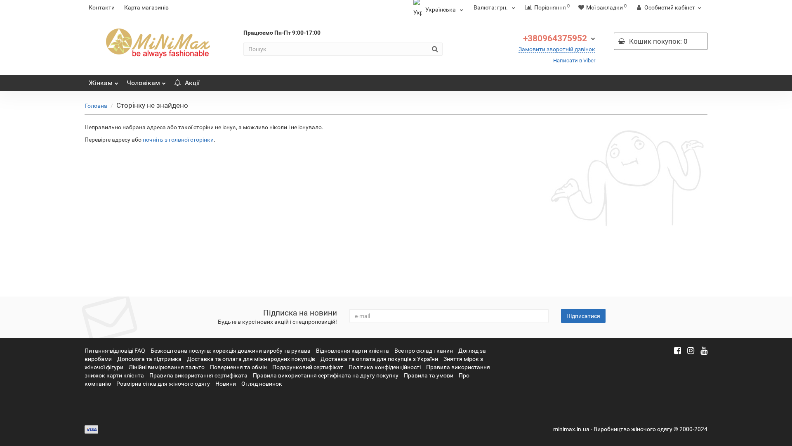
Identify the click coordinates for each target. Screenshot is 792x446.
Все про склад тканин (423, 350)
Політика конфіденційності (385, 367)
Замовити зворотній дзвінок (557, 49)
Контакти (102, 7)
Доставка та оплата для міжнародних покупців (251, 359)
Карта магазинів (146, 7)
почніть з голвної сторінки (178, 139)
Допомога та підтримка (149, 359)
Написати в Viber (574, 60)
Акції (192, 83)
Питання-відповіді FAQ (115, 350)
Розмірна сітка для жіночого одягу (163, 383)
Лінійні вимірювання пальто (167, 367)
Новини (225, 383)
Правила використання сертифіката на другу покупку (325, 375)
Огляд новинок (261, 383)
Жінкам (101, 83)
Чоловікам (143, 83)
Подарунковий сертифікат (307, 367)
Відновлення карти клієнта (352, 350)
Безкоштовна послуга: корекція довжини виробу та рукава (231, 350)
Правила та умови (428, 375)
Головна (96, 105)
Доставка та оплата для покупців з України (379, 359)
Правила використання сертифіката (198, 375)
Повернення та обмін (238, 367)
